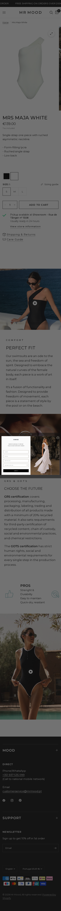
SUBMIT (16, 470)
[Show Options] (27, 465)
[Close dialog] (58, 438)
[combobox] (15, 465)
